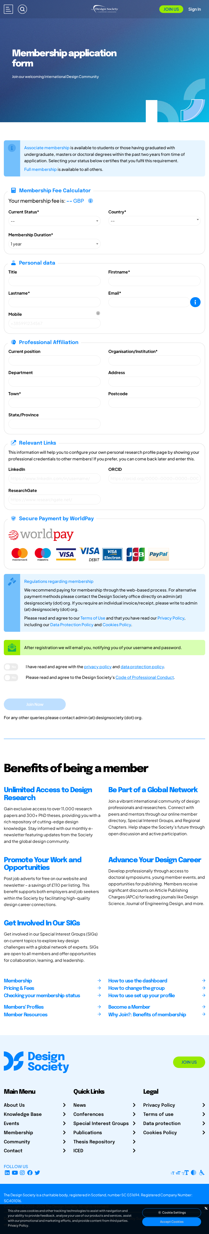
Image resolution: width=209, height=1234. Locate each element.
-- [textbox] (113, 220)
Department (20, 372)
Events (11, 1123)
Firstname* (119, 272)
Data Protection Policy (72, 624)
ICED (78, 1151)
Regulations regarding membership (59, 581)
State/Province (23, 414)
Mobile (15, 314)
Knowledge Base (23, 1114)
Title (12, 272)
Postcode (118, 393)
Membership (18, 1133)
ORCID (115, 469)
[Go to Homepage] (104, 8)
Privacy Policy (171, 618)
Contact (13, 1151)
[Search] (22, 9)
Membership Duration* (30, 234)
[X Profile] (37, 1172)
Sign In (194, 9)
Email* (114, 293)
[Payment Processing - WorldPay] (41, 534)
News (79, 1105)
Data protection (161, 1123)
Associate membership (47, 147)
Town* (14, 393)
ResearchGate (22, 490)
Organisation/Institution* (133, 351)
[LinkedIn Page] (7, 1172)
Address (116, 372)
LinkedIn (16, 469)
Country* (117, 211)
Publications (87, 1133)
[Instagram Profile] (22, 1172)
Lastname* (19, 293)
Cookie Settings (174, 1212)
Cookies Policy (116, 624)
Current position (24, 351)
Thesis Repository (94, 1142)
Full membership (40, 169)
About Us (14, 1105)
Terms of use (158, 1114)
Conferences (88, 1114)
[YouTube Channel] (14, 1172)
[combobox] (154, 221)
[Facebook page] (30, 1172)
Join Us (171, 9)
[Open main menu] (8, 9)
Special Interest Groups (101, 1123)
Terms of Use (93, 618)
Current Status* (23, 211)
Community (17, 1142)
